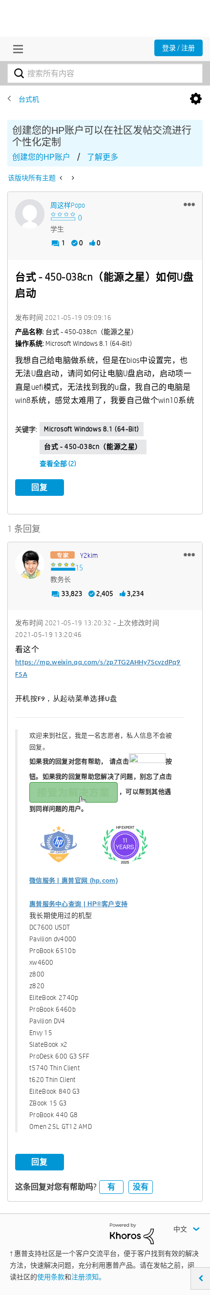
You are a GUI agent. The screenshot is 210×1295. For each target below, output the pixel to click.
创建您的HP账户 (41, 157)
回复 (39, 487)
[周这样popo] (29, 214)
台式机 (29, 99)
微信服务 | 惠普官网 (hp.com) (73, 880)
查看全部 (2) (58, 463)
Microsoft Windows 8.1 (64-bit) (91, 429)
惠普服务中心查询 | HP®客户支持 (78, 904)
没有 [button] (140, 1187)
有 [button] (111, 1187)
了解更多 (102, 157)
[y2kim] (29, 564)
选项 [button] (196, 99)
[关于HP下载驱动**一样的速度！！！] (61, 177)
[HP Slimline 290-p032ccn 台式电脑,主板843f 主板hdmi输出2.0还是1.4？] (72, 177)
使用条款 (50, 1277)
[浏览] (15, 49)
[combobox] (105, 73)
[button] (189, 204)
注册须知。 (88, 1277)
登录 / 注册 (178, 47)
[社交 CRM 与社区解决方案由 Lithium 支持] (132, 1233)
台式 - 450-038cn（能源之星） (93, 446)
